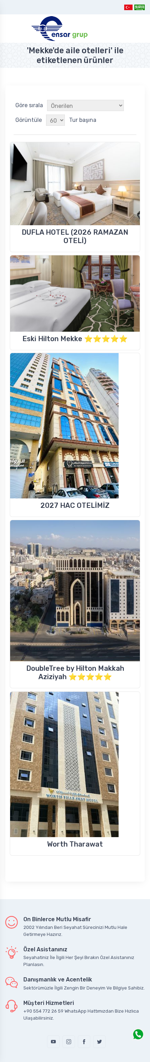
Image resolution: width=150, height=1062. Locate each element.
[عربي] (139, 7)
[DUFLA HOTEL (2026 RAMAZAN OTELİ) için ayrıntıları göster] (75, 183)
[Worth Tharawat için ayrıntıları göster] (75, 764)
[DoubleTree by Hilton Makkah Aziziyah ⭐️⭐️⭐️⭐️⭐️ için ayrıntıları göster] (75, 590)
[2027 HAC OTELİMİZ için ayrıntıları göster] (75, 425)
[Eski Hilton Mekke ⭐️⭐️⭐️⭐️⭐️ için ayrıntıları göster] (75, 293)
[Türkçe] (128, 7)
